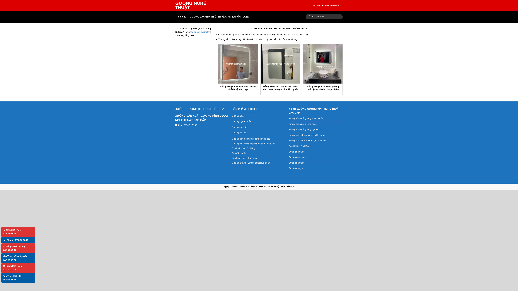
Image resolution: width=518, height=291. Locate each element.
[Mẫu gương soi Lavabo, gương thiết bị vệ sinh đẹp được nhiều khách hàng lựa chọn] (323, 64)
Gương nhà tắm (296, 152)
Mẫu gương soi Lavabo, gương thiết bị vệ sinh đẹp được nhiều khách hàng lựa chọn (323, 89)
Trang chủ (180, 16)
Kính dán (265, 163)
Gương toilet (254, 163)
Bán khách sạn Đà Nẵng (243, 148)
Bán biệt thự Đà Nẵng (299, 146)
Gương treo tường (297, 157)
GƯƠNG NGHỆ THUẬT (190, 5)
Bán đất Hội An (239, 153)
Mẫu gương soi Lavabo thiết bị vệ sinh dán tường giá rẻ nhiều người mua (280, 89)
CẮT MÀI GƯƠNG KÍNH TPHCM (326, 5)
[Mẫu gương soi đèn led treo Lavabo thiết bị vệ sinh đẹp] (238, 64)
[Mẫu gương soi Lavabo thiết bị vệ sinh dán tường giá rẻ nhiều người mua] (280, 64)
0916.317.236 (190, 125)
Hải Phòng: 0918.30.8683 (15, 240)
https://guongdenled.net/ (258, 139)
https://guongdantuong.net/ (262, 144)
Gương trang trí (296, 168)
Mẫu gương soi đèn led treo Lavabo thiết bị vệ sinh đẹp (238, 88)
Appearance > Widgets (198, 32)
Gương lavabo (239, 163)
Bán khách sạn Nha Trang (244, 158)
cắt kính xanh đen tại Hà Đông (310, 135)
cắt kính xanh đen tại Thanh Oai (311, 140)
